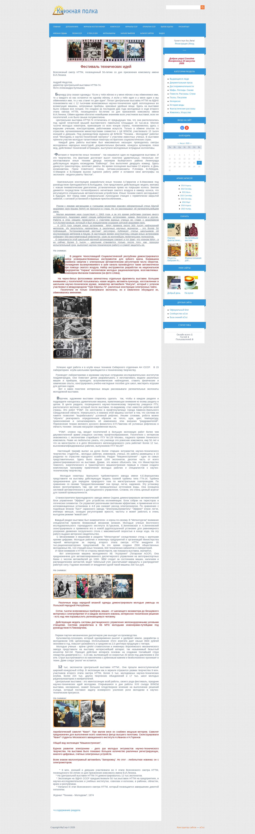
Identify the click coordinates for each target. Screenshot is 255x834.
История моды (177, 105)
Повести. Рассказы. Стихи (183, 94)
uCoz (202, 827)
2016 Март (186, 202)
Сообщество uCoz (179, 313)
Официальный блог (179, 310)
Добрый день (173, 293)
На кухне (189, 293)
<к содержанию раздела (66, 810)
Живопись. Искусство (180, 112)
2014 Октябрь (186, 189)
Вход (191, 44)
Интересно (175, 101)
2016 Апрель (186, 206)
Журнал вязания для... (193, 259)
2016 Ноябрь (186, 209)
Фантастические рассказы (182, 109)
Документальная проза (181, 83)
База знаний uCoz (179, 317)
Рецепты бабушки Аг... (173, 259)
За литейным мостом (191, 239)
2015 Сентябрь (186, 196)
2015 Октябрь (186, 199)
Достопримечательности (182, 86)
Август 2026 (184, 143)
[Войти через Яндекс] (187, 128)
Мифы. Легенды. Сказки (182, 90)
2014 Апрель (186, 186)
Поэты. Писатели (178, 97)
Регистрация (181, 44)
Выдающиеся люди (179, 79)
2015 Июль (186, 192)
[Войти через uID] (182, 128)
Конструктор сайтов (186, 827)
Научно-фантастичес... (174, 239)
